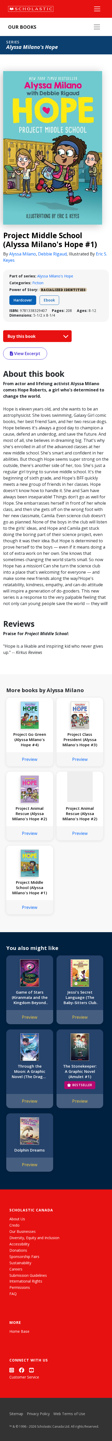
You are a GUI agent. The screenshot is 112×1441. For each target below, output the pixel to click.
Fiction (37, 282)
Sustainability (20, 1262)
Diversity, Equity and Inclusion (34, 1237)
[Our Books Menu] (97, 27)
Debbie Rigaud (52, 254)
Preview (29, 759)
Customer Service (24, 1377)
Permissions (19, 1287)
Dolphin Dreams (29, 1150)
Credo (14, 1225)
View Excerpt (26, 353)
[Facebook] (21, 1370)
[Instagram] (11, 1370)
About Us (17, 1218)
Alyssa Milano (22, 254)
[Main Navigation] (97, 9)
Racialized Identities (63, 290)
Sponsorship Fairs (24, 1256)
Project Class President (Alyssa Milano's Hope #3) (80, 739)
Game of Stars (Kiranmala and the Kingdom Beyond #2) (30, 997)
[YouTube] (31, 1370)
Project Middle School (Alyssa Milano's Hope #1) (29, 887)
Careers (15, 1269)
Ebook (49, 300)
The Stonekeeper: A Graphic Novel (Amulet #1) (80, 1071)
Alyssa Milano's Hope (55, 276)
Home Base (19, 1331)
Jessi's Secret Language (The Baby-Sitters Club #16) (80, 997)
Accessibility (19, 1243)
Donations (18, 1250)
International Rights (25, 1281)
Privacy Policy (38, 1413)
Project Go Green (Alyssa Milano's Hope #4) (29, 739)
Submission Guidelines (28, 1275)
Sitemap (16, 1413)
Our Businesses (22, 1231)
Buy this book (22, 336)
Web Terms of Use (69, 1413)
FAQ (13, 1293)
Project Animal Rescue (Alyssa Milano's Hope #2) (29, 813)
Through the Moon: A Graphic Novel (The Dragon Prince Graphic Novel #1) (30, 1071)
